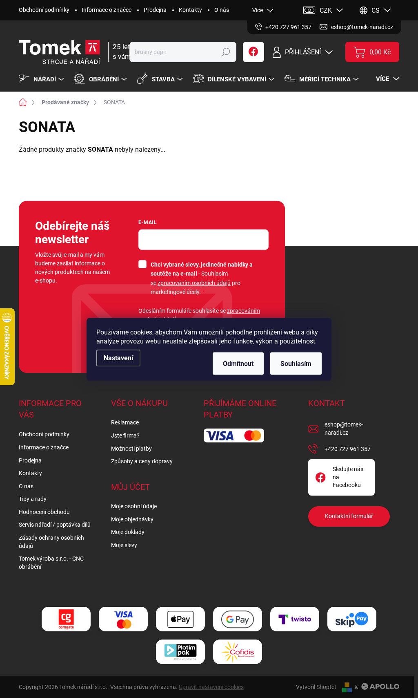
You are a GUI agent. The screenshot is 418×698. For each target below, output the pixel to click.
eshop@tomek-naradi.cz (344, 428)
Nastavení (118, 357)
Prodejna (155, 10)
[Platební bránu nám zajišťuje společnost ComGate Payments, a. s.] (66, 619)
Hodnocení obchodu (44, 512)
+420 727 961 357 (348, 449)
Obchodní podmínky (44, 10)
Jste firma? (125, 435)
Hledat (225, 52)
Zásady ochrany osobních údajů (51, 541)
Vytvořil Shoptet (316, 687)
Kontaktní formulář (349, 516)
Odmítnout (238, 363)
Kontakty (190, 10)
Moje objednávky (132, 519)
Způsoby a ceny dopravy (142, 461)
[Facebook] (253, 52)
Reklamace (125, 422)
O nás (221, 10)
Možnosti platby (131, 448)
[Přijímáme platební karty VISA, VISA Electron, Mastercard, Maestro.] (123, 619)
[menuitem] (42, 79)
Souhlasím (295, 363)
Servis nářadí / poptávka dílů (55, 524)
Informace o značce (106, 10)
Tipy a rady (33, 499)
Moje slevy (124, 545)
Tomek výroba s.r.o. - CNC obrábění (51, 562)
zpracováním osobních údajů (194, 283)
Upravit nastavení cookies (211, 687)
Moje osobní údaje (134, 506)
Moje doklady (128, 532)
